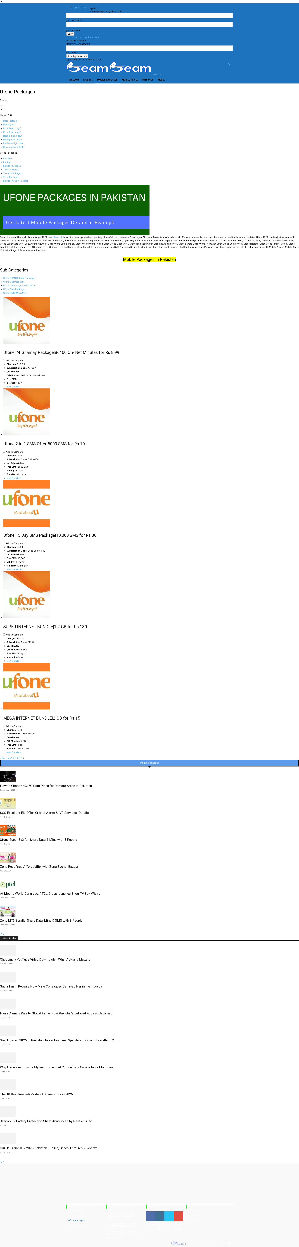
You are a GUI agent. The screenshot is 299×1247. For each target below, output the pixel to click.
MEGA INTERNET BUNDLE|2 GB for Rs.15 (41, 718)
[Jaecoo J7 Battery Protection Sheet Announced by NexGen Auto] (149, 1111)
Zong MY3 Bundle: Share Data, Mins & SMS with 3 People (41, 920)
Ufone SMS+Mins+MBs (14, 293)
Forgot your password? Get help (82, 37)
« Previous (5, 758)
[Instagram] (201, 1243)
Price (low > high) (12, 128)
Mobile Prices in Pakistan (15, 180)
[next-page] (3, 934)
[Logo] (87, 74)
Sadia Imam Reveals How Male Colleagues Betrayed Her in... (123, 1224)
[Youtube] (229, 1243)
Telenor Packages (12, 173)
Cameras (7, 158)
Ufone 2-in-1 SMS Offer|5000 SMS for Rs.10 (44, 443)
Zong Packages (11, 177)
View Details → (14, 386)
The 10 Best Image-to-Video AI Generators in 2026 (36, 1094)
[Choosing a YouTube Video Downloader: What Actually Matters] (149, 950)
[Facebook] (194, 1243)
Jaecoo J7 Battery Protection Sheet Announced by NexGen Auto (46, 1121)
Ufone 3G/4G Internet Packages (19, 278)
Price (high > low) (12, 132)
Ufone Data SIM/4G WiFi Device (19, 285)
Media (161, 79)
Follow (160, 1212)
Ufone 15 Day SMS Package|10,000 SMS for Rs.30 (49, 535)
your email (71, 52)
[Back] (98, 4)
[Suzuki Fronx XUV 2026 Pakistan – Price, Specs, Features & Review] (149, 1138)
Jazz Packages (11, 169)
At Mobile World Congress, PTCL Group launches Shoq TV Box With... (50, 893)
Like (150, 1212)
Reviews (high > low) (13, 143)
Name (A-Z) (9, 124)
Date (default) (10, 120)
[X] (215, 1243)
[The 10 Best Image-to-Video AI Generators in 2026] (149, 1084)
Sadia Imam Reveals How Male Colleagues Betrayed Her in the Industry (51, 986)
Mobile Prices (130, 79)
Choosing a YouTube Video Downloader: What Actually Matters (45, 959)
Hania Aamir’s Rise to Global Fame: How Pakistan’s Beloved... (123, 1232)
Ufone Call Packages (13, 281)
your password (73, 30)
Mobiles (88, 79)
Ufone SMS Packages (14, 289)
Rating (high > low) (12, 135)
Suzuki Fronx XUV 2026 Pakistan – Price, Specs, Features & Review (48, 1148)
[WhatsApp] (222, 1243)
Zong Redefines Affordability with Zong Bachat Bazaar (39, 867)
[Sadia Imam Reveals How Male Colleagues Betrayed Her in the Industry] (149, 977)
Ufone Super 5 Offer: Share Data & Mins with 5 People (38, 840)
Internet (147, 79)
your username (74, 20)
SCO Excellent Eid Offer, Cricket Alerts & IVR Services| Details (44, 813)
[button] (229, 65)
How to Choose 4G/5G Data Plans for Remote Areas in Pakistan (46, 786)
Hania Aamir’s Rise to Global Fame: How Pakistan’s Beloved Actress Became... (56, 1013)
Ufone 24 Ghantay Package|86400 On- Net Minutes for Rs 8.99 (61, 352)
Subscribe (178, 1212)
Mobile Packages (107, 79)
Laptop (7, 162)
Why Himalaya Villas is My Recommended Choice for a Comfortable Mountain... (57, 1067)
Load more (111, 1238)
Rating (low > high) (12, 139)
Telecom (74, 79)
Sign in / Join (79, 7)
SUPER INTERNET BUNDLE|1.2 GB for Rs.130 (45, 626)
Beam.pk (57, 237)
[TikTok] (208, 1243)
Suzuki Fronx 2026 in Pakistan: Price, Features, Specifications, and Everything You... (60, 1040)
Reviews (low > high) (13, 147)
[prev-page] (1, 934)
